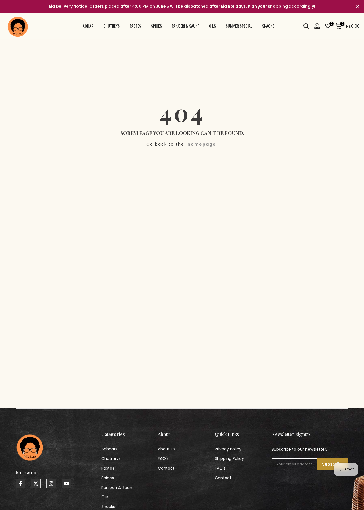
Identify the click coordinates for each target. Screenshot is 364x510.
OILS (212, 26)
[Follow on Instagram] (51, 483)
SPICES (156, 26)
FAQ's (163, 458)
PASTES (135, 26)
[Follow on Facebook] (20, 483)
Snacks (108, 506)
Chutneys (111, 458)
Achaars (109, 449)
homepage (201, 144)
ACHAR (88, 26)
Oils (104, 497)
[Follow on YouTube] (66, 483)
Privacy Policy (228, 449)
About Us (166, 449)
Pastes (107, 468)
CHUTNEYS (111, 26)
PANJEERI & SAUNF (185, 26)
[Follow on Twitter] (36, 483)
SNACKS (268, 26)
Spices (107, 478)
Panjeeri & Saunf (117, 487)
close (6, 6)
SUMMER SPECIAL (239, 26)
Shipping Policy (229, 458)
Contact (166, 468)
